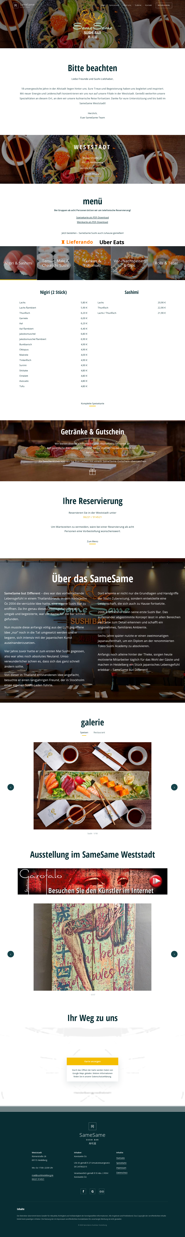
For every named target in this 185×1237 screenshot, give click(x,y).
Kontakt (148, 5)
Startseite (120, 1158)
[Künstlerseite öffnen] (92, 880)
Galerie (138, 5)
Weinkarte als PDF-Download (92, 222)
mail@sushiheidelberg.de (42, 1175)
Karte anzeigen (93, 1061)
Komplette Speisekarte (92, 403)
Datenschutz (121, 1172)
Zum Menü (92, 541)
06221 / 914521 (92, 517)
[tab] (18, 263)
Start (103, 5)
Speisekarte (114, 5)
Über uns (127, 5)
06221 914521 (92, 174)
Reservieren (164, 5)
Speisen (84, 732)
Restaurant (99, 732)
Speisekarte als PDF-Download (92, 217)
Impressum (121, 1167)
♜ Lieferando (77, 242)
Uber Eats (111, 242)
